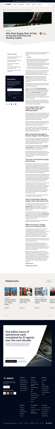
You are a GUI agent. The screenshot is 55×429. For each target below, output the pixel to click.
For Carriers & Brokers (46, 407)
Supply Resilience (23, 380)
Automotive (33, 380)
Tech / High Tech (34, 382)
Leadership (22, 409)
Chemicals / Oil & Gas (35, 395)
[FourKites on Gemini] (15, 393)
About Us (21, 407)
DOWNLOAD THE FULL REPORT (31, 265)
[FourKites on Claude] (8, 393)
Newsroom (22, 413)
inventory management (36, 91)
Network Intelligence (24, 388)
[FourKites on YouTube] (51, 423)
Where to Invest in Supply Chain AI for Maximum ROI (14, 71)
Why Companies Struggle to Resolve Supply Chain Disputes (14, 61)
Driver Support (44, 413)
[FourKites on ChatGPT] (4, 393)
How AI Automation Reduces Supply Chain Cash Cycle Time (14, 67)
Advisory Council (23, 411)
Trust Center (41, 423)
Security (37, 423)
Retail (32, 389)
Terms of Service (26, 423)
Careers (21, 415)
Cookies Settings (32, 423)
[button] (15, 4)
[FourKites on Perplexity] (11, 393)
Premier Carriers (45, 411)
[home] (7, 4)
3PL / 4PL (32, 399)
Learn (43, 382)
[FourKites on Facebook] (46, 423)
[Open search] (49, 4)
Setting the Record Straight (34, 412)
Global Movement (23, 386)
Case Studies (44, 380)
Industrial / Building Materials (34, 385)
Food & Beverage (34, 387)
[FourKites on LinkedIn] (49, 423)
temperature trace (28, 206)
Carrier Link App (45, 415)
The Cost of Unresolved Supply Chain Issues (13, 64)
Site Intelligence (23, 384)
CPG (31, 391)
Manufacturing (33, 393)
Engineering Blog (45, 386)
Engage (43, 384)
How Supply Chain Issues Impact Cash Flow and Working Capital (14, 57)
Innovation (33, 407)
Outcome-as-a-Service (35, 409)
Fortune (26, 76)
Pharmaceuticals (34, 397)
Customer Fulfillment (24, 382)
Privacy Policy (21, 423)
